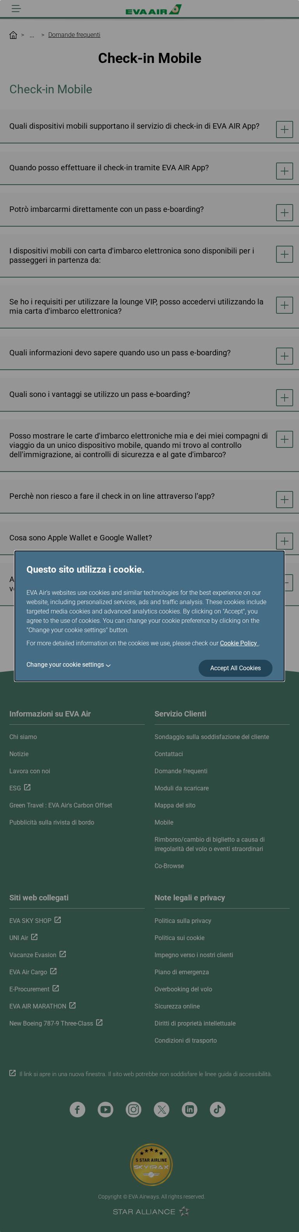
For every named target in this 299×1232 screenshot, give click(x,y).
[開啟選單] (16, 8)
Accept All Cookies (235, 668)
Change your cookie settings (65, 664)
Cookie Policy (239, 643)
